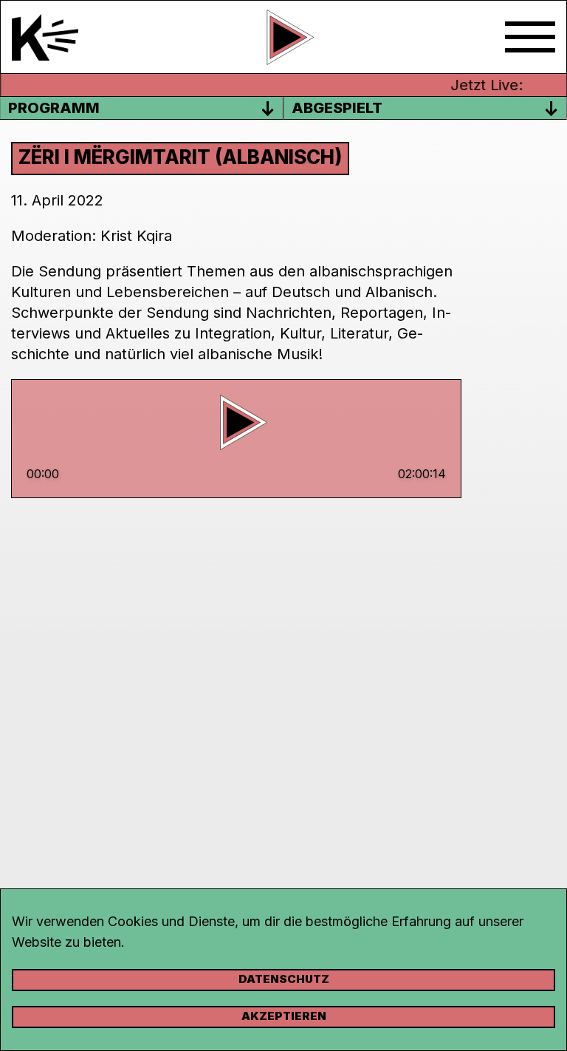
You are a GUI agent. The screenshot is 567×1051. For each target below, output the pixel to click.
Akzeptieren (283, 1016)
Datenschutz (283, 979)
